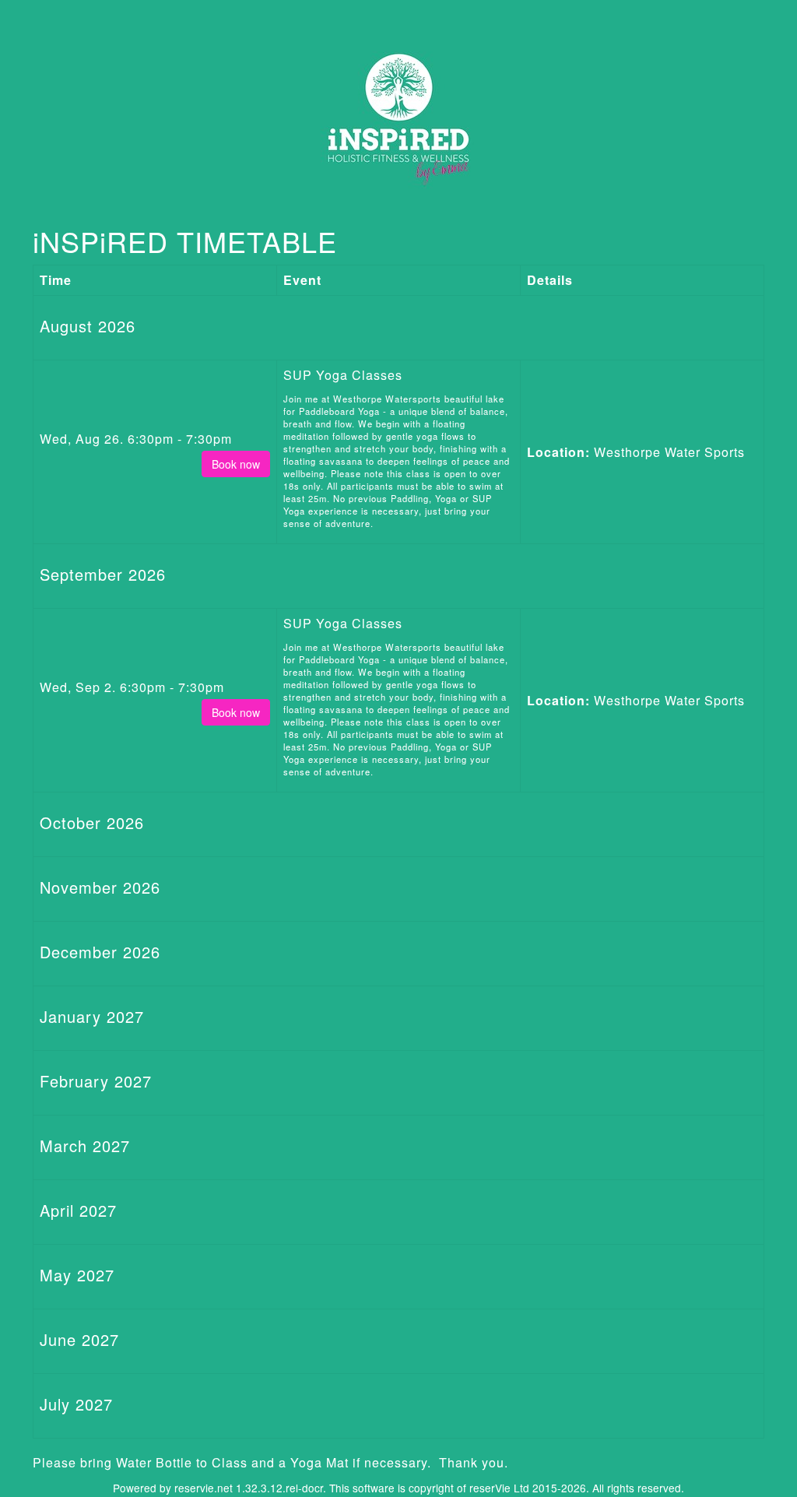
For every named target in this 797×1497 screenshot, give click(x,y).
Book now (236, 464)
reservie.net (203, 1487)
